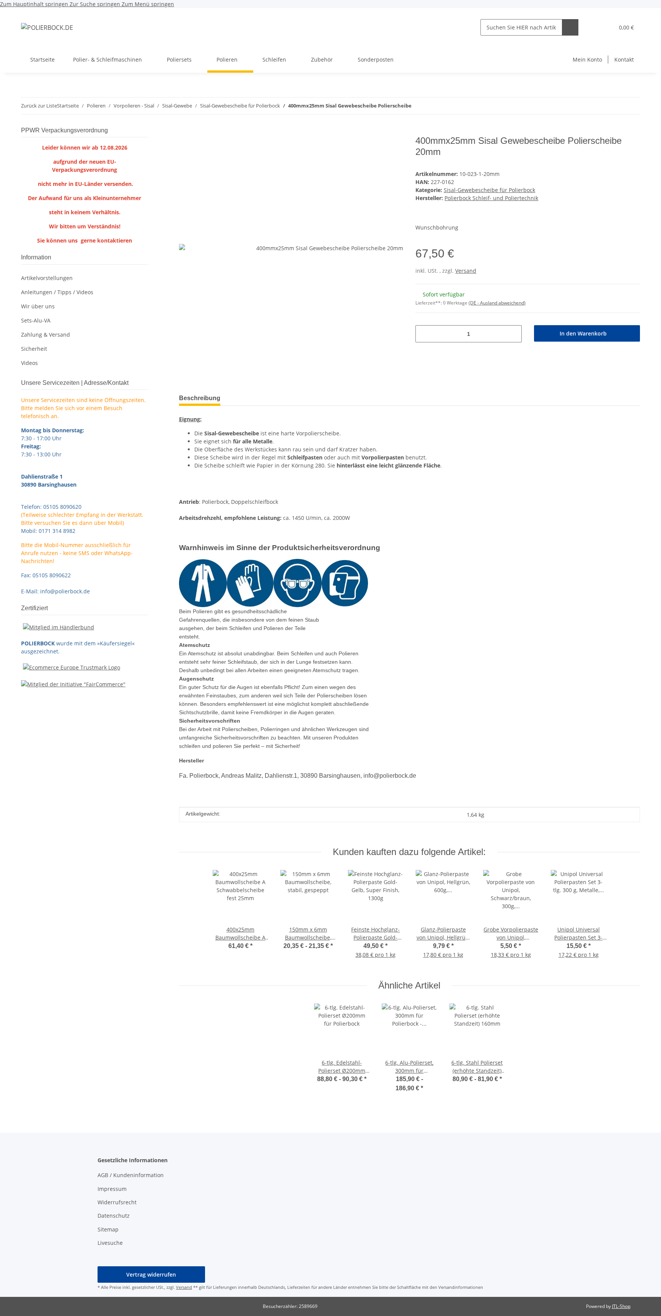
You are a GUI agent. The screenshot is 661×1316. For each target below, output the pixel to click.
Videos (29, 362)
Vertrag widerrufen (151, 1274)
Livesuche (110, 1242)
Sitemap (108, 1229)
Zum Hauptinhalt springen (35, 4)
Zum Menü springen (148, 4)
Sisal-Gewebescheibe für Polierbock (489, 190)
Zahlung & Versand (45, 334)
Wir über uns (38, 306)
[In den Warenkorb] (185, 131)
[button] (592, 27)
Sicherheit (34, 348)
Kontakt (624, 59)
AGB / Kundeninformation (131, 1175)
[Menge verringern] (424, 334)
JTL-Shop (621, 1306)
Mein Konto (587, 59)
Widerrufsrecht (117, 1202)
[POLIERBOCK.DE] (47, 27)
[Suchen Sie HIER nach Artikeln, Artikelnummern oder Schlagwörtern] (570, 27)
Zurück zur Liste (39, 105)
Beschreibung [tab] (199, 398)
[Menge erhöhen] (513, 334)
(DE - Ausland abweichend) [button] (497, 303)
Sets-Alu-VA (35, 320)
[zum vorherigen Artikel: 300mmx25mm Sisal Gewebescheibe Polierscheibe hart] (632, 106)
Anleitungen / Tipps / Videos (57, 292)
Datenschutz (114, 1215)
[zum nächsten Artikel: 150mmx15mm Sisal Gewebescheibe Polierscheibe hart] (615, 106)
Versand (465, 270)
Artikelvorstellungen (47, 278)
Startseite (42, 59)
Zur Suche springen (96, 4)
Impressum (112, 1188)
